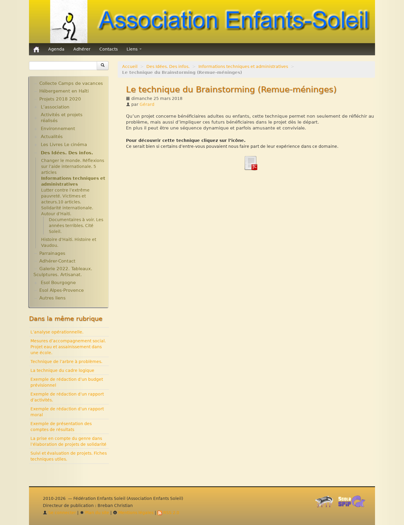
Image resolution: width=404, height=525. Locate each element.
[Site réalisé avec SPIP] (326, 503)
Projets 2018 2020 (60, 99)
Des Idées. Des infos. (168, 66)
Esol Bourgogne (58, 282)
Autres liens (52, 298)
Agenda (56, 49)
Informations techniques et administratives (243, 66)
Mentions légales (135, 512)
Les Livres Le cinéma (64, 144)
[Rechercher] (103, 65)
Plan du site (96, 512)
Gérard (147, 104)
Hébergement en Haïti (64, 91)
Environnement (58, 128)
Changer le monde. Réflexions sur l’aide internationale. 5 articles (72, 166)
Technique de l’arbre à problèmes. (66, 361)
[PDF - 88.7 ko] (250, 162)
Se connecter (61, 512)
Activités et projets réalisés (62, 117)
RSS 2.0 (170, 512)
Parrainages (52, 253)
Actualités (52, 136)
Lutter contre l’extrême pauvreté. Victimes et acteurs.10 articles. (65, 196)
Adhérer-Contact (57, 261)
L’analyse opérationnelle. (56, 332)
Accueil (130, 66)
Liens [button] (133, 49)
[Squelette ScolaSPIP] (353, 503)
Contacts (108, 49)
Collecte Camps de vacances (71, 83)
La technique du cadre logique (62, 370)
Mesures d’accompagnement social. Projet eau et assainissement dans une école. (68, 346)
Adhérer (82, 49)
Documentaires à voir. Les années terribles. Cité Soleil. (76, 225)
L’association (55, 107)
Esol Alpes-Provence (61, 290)
